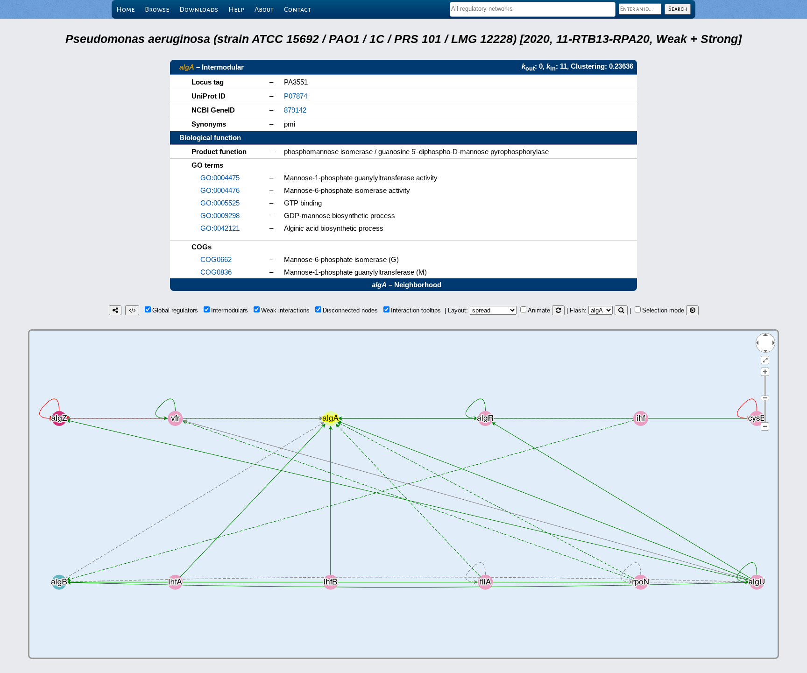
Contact (297, 9)
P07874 (295, 96)
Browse (157, 9)
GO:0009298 (220, 216)
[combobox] (533, 9)
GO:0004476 (220, 190)
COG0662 (216, 259)
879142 (295, 110)
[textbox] (532, 9)
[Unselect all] (692, 310)
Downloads (198, 9)
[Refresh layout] (558, 310)
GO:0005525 (220, 203)
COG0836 (216, 272)
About (264, 9)
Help (236, 9)
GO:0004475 (220, 178)
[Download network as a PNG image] (115, 310)
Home (125, 9)
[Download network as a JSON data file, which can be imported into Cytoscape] (132, 310)
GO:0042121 (220, 228)
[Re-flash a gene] (621, 310)
